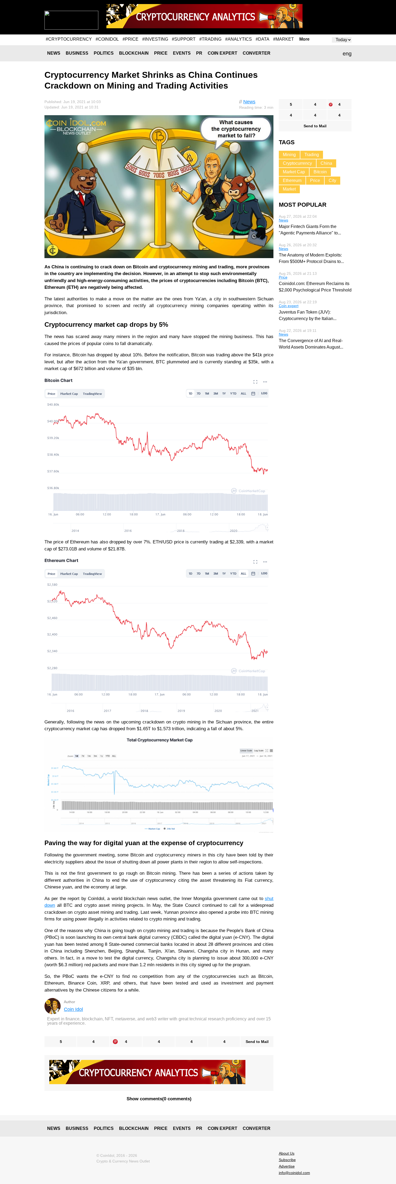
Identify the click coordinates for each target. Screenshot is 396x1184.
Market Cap (294, 172)
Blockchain (134, 53)
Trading (311, 154)
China (326, 163)
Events (182, 53)
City (332, 180)
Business (77, 53)
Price (161, 53)
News (53, 53)
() (159, 1098)
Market (289, 189)
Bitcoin (320, 172)
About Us (286, 1153)
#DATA (262, 39)
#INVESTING (155, 39)
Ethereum (292, 180)
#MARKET (283, 39)
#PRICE (130, 39)
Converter (256, 53)
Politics (104, 53)
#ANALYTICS (238, 39)
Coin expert (222, 53)
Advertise (287, 1166)
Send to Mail (257, 1041)
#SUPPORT (184, 39)
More (304, 39)
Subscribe (287, 1160)
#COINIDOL (107, 39)
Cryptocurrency (297, 163)
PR (199, 53)
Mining (289, 154)
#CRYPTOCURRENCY (69, 39)
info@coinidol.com (294, 1173)
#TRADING (210, 39)
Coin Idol (73, 1009)
